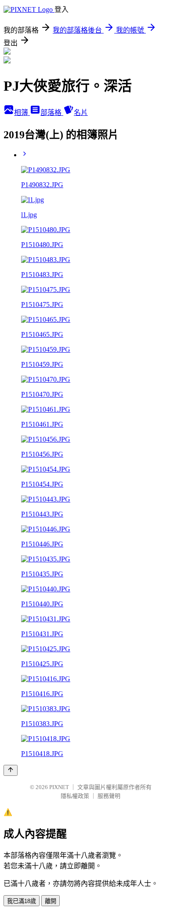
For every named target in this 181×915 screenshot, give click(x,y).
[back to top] (11, 770)
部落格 (51, 112)
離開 (50, 901)
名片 (81, 112)
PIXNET (59, 787)
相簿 (22, 112)
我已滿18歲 (21, 901)
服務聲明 (109, 796)
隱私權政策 (75, 796)
